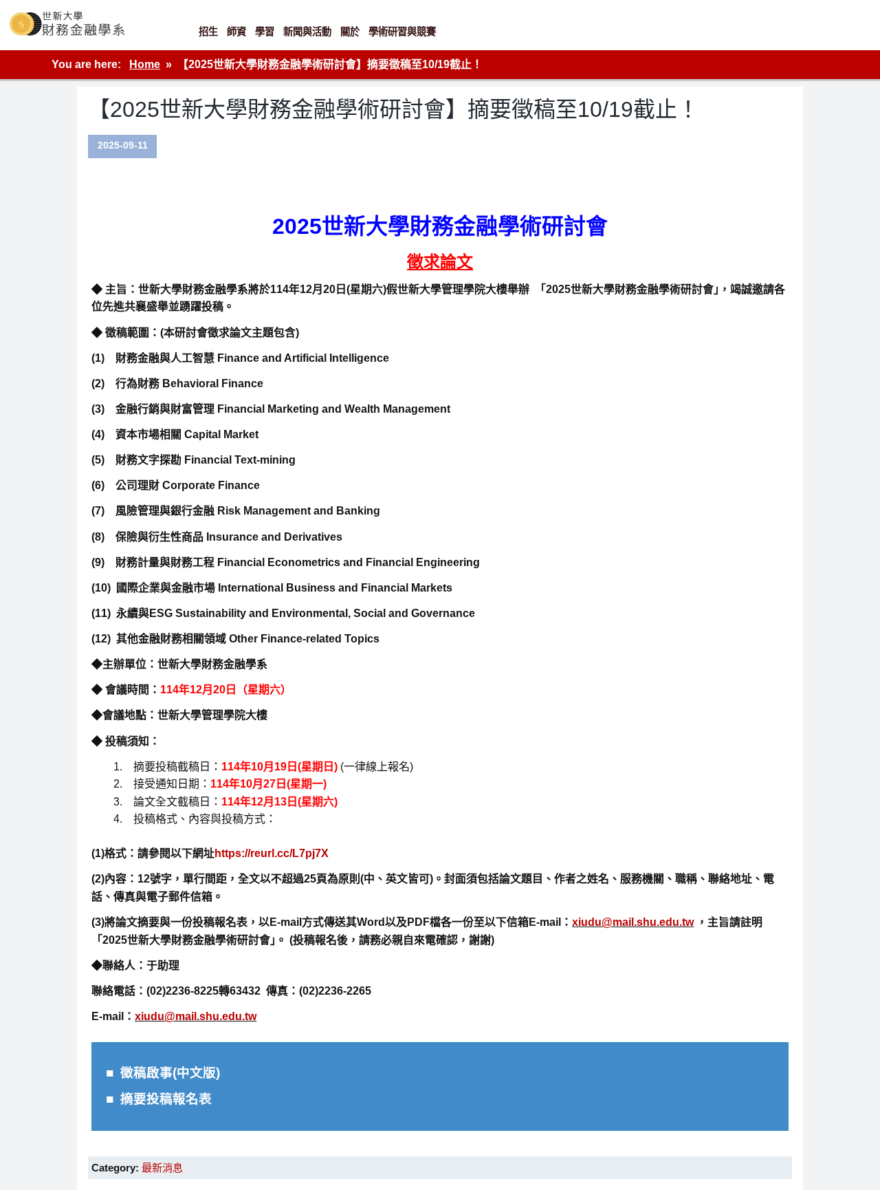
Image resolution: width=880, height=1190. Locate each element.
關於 (350, 31)
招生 (208, 31)
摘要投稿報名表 (166, 1099)
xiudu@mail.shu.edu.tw (633, 922)
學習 (264, 31)
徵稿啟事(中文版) (170, 1072)
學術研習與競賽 (402, 31)
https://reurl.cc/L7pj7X (271, 853)
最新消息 (162, 1167)
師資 (236, 31)
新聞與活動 (307, 31)
